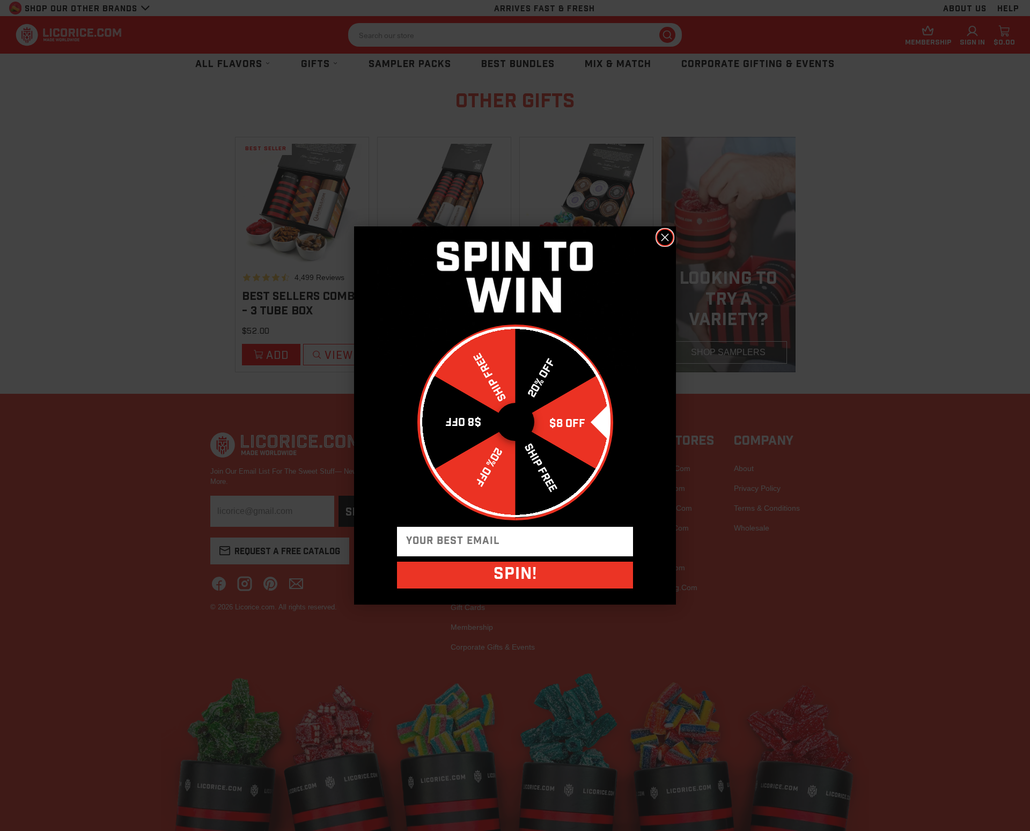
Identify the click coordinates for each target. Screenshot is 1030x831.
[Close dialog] (665, 237)
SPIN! (515, 575)
